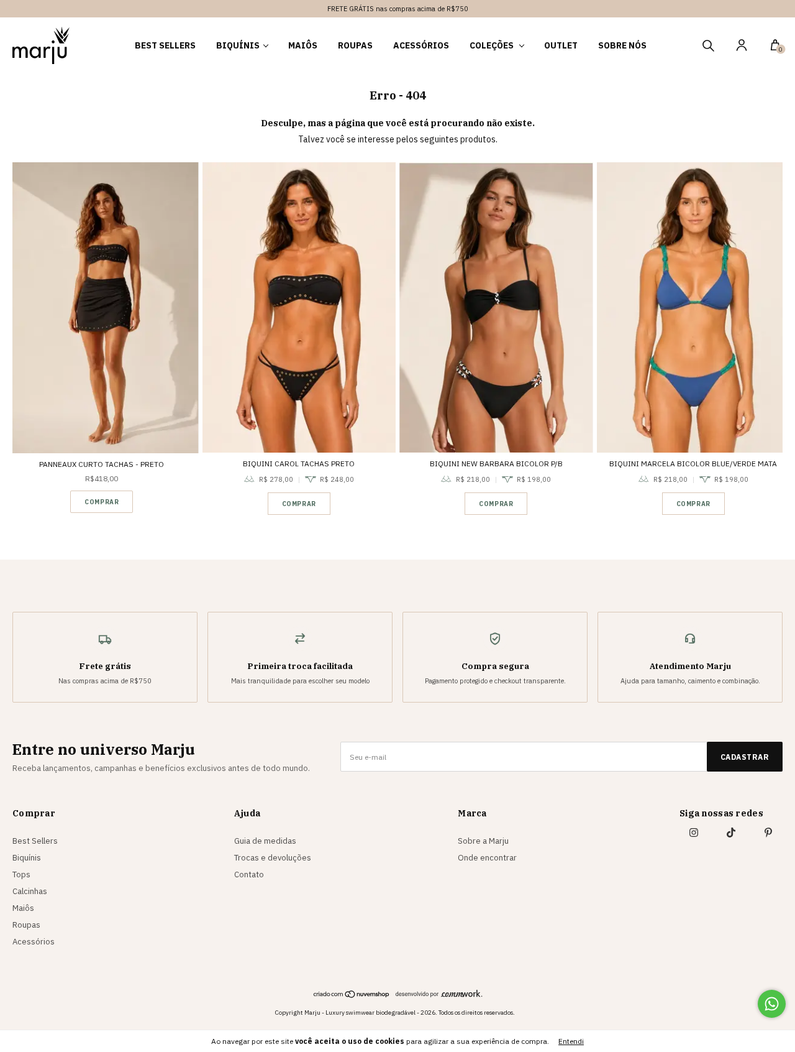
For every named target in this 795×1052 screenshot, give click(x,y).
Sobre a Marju (483, 841)
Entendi (571, 1041)
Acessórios (421, 45)
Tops (21, 874)
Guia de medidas (265, 841)
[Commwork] (439, 993)
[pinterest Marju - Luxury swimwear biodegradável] (768, 832)
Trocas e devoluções (272, 857)
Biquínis (238, 45)
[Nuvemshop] (352, 995)
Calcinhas (29, 891)
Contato (249, 874)
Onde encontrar (487, 857)
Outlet (561, 45)
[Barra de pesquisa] (708, 47)
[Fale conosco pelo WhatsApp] (772, 1004)
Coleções (493, 45)
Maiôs (302, 45)
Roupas (355, 45)
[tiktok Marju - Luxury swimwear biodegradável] (731, 832)
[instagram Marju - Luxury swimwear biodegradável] (694, 832)
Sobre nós (622, 45)
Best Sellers (165, 45)
